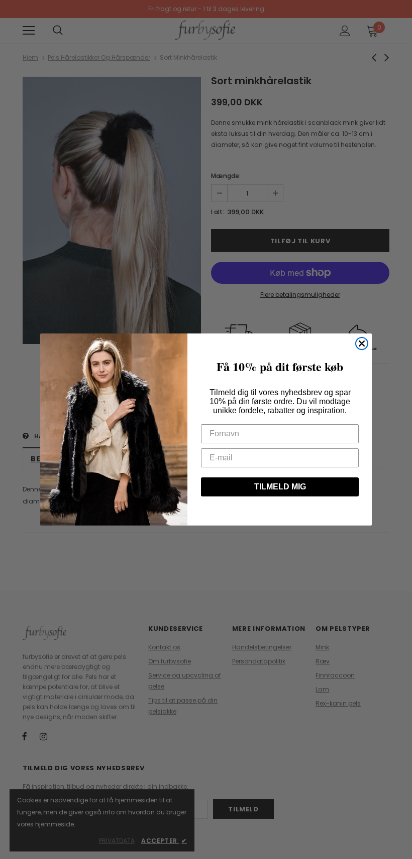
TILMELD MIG (280, 486)
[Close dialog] (362, 343)
